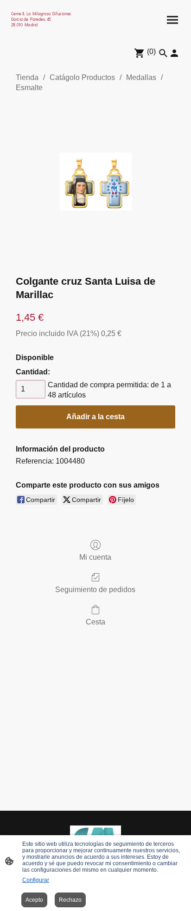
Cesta (95, 622)
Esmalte (29, 88)
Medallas (141, 77)
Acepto (34, 900)
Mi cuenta (95, 557)
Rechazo (70, 900)
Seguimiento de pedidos (95, 589)
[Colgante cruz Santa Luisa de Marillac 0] (96, 182)
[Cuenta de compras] (174, 53)
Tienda (27, 77)
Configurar (35, 880)
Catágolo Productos (82, 77)
